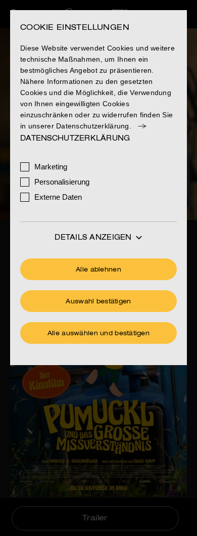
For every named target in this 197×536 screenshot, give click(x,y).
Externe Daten (58, 197)
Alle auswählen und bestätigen (98, 334)
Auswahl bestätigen (98, 302)
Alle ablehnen (98, 270)
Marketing (50, 166)
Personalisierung (61, 181)
